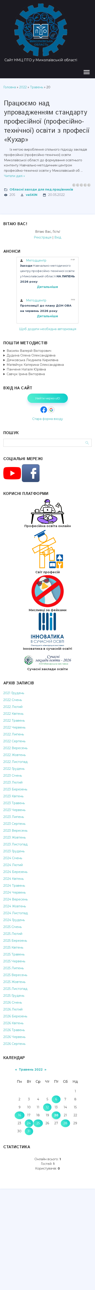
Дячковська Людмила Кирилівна (32, 360)
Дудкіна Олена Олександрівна (31, 355)
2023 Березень (15, 789)
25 (38, 1123)
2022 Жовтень (14, 755)
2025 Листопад (15, 989)
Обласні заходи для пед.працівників (41, 189)
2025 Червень (14, 961)
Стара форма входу (47, 419)
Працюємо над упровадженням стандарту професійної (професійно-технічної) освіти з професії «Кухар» (46, 122)
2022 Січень (12, 700)
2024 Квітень (13, 879)
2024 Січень (12, 858)
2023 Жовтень (14, 837)
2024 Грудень (14, 920)
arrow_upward (85, 1280)
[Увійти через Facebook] (43, 409)
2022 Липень (13, 734)
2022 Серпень (14, 741)
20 (56, 1115)
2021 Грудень (13, 693)
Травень (36, 87)
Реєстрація (42, 237)
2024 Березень (15, 872)
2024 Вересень (15, 899)
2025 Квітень (13, 947)
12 (47, 1107)
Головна (9, 87)
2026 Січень (12, 1002)
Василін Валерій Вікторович (29, 351)
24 (29, 1123)
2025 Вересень (15, 975)
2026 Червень (14, 1037)
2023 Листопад (15, 844)
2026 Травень (14, 1030)
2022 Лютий (13, 707)
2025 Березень (15, 941)
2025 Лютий (12, 934)
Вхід (57, 237)
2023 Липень (13, 817)
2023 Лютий (13, 782)
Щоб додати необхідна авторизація (47, 329)
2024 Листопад (15, 913)
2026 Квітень (13, 1023)
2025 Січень (12, 927)
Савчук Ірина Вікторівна (26, 374)
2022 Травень (14, 721)
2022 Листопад (15, 762)
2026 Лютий (13, 1009)
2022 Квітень (13, 714)
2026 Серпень (14, 1044)
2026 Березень (15, 1016)
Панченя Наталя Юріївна (26, 369)
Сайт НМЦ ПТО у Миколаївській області (40, 60)
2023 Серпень (14, 824)
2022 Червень (14, 727)
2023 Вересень (15, 831)
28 (65, 1123)
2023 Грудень (14, 851)
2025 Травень (14, 954)
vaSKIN (31, 195)
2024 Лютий (13, 865)
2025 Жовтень (14, 982)
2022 (23, 87)
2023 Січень (12, 776)
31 (28, 1131)
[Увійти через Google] (51, 409)
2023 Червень (14, 810)
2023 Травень (14, 803)
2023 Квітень (13, 796)
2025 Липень (13, 968)
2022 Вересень (15, 748)
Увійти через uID (47, 398)
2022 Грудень (14, 769)
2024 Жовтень (14, 906)
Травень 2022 (31, 1069)
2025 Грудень (13, 996)
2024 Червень (14, 892)
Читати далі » (14, 176)
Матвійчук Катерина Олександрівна (35, 365)
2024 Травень (14, 886)
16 (19, 1115)
